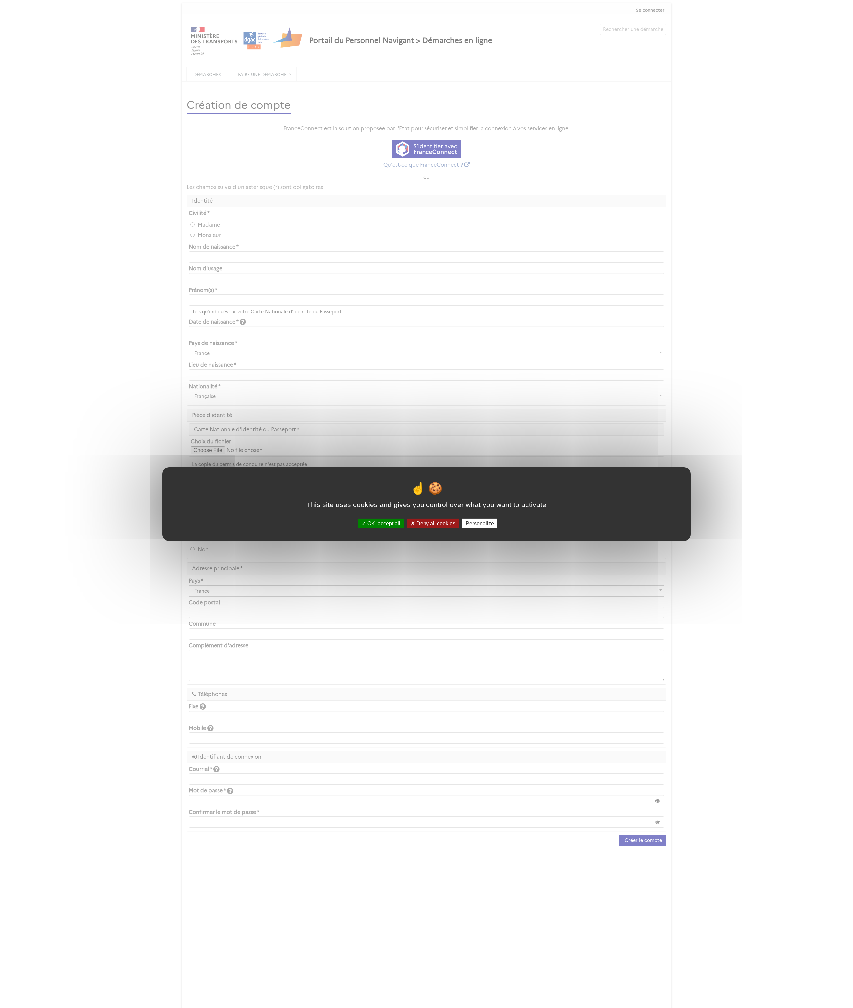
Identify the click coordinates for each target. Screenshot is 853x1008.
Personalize (480, 523)
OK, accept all (383, 523)
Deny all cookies (435, 523)
